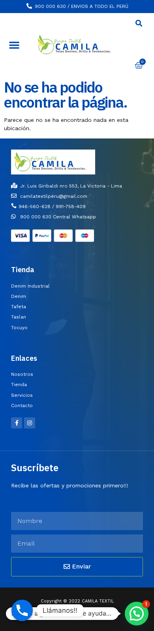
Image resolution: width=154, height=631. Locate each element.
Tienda (22, 269)
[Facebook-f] (16, 422)
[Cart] (139, 65)
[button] (14, 44)
